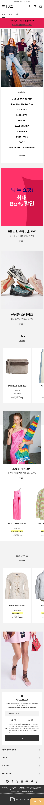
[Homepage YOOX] (9, 6)
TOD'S (22, 142)
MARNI (22, 120)
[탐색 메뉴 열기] (3, 6)
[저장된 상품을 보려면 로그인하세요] (34, 6)
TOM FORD (22, 137)
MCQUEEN (22, 115)
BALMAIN (22, 131)
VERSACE (22, 110)
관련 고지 (22, 730)
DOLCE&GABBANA (22, 99)
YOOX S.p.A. (38, 787)
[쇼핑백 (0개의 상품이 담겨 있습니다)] (40, 6)
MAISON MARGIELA (22, 104)
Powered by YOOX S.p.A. (9, 787)
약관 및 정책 (15, 791)
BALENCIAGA (22, 126)
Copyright (21, 787)
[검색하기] (28, 6)
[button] (22, 750)
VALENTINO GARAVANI (22, 148)
